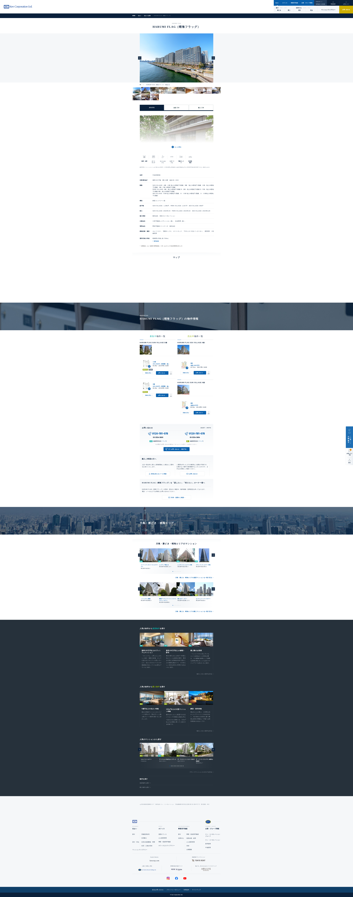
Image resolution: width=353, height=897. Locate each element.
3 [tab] (175, 571)
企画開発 (189, 849)
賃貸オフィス (163, 834)
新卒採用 (208, 843)
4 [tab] (177, 571)
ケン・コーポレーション (212, 840)
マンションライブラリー (328, 9)
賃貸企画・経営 (191, 838)
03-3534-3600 (158, 437)
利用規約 (186, 889)
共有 (349, 462)
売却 (188, 845)
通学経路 (156, 241)
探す (277, 8)
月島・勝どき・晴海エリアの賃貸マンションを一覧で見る (193, 577)
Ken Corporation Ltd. (18, 6)
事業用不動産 (294, 2)
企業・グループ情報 (307, 2)
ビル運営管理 (163, 838)
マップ (164, 441)
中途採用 (208, 847)
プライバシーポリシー (174, 889)
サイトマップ (196, 889)
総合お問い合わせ (158, 889)
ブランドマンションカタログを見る (201, 772)
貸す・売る (135, 842)
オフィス (284, 2)
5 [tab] (178, 571)
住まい (277, 2)
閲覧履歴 (333, 4)
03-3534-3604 (195, 437)
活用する (299, 8)
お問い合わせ (346, 9)
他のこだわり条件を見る (204, 674)
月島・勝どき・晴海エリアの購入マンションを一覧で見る (193, 611)
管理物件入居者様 (320, 4)
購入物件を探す (145, 787)
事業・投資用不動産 (165, 842)
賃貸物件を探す (145, 783)
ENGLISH (318, 1)
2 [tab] (174, 571)
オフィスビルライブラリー (167, 845)
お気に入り (346, 4)
